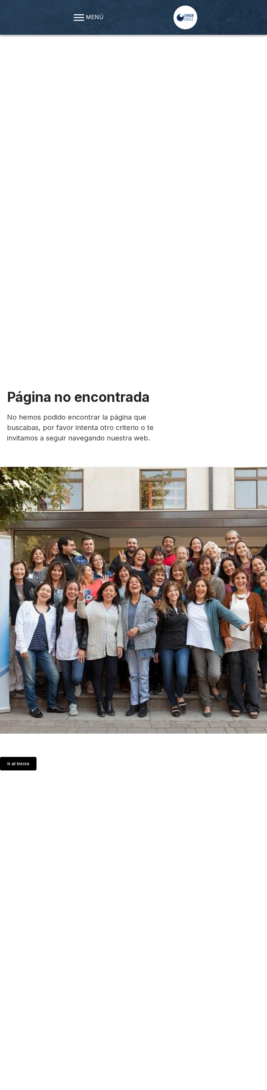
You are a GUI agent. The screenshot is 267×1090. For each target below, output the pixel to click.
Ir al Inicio (18, 763)
